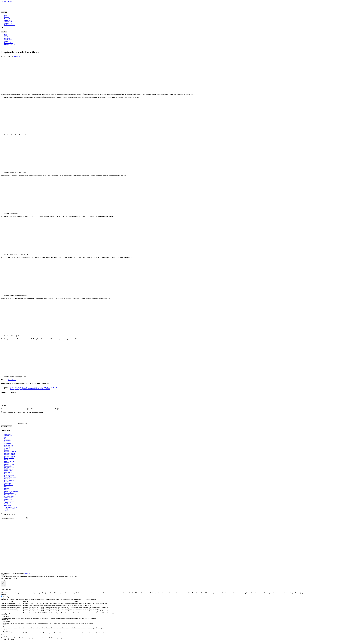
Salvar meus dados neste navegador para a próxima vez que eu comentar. (23, 412)
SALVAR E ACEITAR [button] (7, 639)
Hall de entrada (8, 469)
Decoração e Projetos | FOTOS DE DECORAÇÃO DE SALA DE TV (30, 389)
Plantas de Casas (9, 493)
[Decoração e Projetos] (9, 10)
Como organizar (8, 446)
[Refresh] (2, 420)
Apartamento (7, 434)
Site (56, 409)
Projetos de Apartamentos (11, 494)
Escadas (6, 462)
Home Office (8, 470)
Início (5, 15)
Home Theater (12, 380)
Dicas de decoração (9, 461)
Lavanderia (7, 478)
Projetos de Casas (9, 496)
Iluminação (7, 474)
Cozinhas (6, 17)
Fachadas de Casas (9, 25)
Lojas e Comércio (9, 480)
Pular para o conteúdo (7, 1)
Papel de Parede (8, 485)
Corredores (7, 448)
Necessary (6, 596)
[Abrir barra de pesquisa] (2, 28)
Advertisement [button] (5, 629)
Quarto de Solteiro (9, 501)
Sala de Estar (7, 502)
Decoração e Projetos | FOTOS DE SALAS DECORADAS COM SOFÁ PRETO (33, 387)
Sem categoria (8, 505)
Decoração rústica (9, 458)
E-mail (30, 409)
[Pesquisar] (27, 518)
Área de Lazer (8, 21)
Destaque (6, 459)
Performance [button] (4, 619)
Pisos (5, 489)
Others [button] (2, 634)
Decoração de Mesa (9, 456)
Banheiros (7, 18)
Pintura (6, 486)
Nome (2, 409)
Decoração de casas (9, 453)
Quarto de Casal (8, 23)
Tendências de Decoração (11, 507)
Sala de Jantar (8, 20)
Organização (7, 483)
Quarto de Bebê (8, 497)
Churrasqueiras (8, 445)
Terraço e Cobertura (9, 508)
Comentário (4, 405)
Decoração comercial (10, 451)
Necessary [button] (3, 594)
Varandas (6, 510)
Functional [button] (4, 614)
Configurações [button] (5, 578)
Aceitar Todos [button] (13, 578)
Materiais (6, 481)
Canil (5, 442)
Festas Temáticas (9, 467)
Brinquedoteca (8, 440)
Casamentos (7, 443)
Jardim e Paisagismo (10, 477)
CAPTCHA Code (22, 423)
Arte (5, 437)
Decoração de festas (9, 454)
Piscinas (6, 488)
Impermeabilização (9, 475)
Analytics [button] (3, 624)
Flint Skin (27, 573)
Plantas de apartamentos (11, 491)
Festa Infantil (7, 466)
